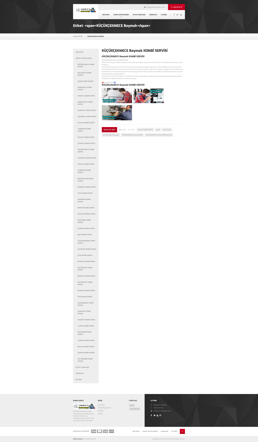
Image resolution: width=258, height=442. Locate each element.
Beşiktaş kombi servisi (86, 276)
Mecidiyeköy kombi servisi (85, 269)
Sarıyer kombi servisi (86, 353)
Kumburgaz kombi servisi (85, 88)
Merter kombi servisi (86, 208)
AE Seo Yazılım (78, 439)
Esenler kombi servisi (86, 228)
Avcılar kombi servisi (86, 123)
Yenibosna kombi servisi (84, 130)
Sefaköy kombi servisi (86, 143)
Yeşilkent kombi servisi (87, 158)
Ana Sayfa (105, 15)
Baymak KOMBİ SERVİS (145, 129)
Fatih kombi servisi (85, 193)
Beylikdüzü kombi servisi (84, 74)
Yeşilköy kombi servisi (86, 320)
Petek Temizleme (139, 15)
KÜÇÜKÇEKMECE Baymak (111, 135)
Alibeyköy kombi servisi (84, 312)
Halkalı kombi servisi (86, 137)
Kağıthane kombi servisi (84, 221)
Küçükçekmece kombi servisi (86, 151)
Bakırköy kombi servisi (87, 187)
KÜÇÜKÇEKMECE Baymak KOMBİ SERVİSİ (135, 50)
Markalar (153, 15)
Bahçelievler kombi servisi (85, 180)
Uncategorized (134, 409)
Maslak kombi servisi (86, 347)
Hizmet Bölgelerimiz (121, 15)
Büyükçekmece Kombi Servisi (86, 66)
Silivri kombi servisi (85, 81)
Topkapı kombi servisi (86, 340)
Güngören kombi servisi (84, 200)
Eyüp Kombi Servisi (85, 255)
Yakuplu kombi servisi (86, 96)
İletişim (164, 15)
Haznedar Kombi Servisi (87, 249)
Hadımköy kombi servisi (87, 117)
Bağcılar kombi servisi (86, 214)
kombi (133, 129)
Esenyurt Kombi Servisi (87, 110)
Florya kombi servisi (86, 326)
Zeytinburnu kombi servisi (85, 360)
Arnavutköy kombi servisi (85, 103)
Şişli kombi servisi (85, 235)
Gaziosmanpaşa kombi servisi (86, 242)
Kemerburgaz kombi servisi (85, 304)
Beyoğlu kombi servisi (86, 262)
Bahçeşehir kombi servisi (84, 333)
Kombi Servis (167, 129)
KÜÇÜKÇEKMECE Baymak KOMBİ (132, 135)
